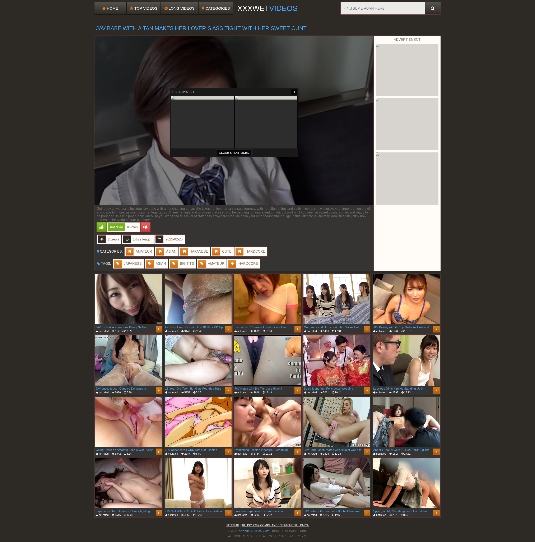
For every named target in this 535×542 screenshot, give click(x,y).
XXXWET (267, 8)
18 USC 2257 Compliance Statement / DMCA (275, 525)
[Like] (102, 227)
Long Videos (181, 8)
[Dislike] (145, 227)
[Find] (433, 8)
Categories (217, 8)
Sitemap (232, 525)
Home (112, 8)
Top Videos (145, 8)
